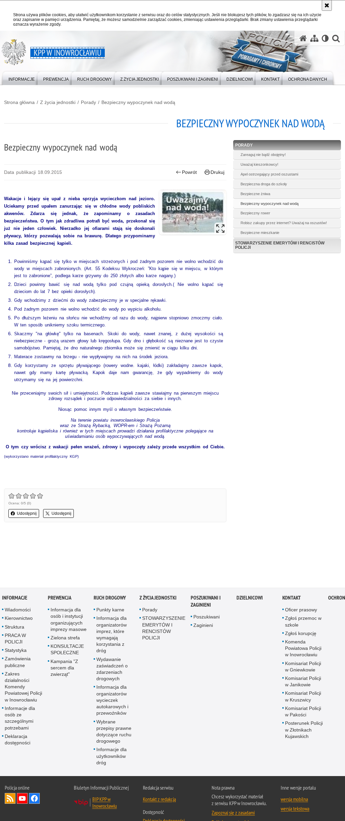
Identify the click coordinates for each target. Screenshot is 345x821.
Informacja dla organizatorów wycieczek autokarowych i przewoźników (112, 700)
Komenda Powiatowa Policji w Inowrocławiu (303, 648)
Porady (88, 102)
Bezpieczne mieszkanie (260, 233)
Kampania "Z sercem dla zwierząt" (64, 668)
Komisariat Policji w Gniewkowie (303, 667)
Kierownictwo (19, 618)
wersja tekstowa (295, 808)
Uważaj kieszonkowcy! (259, 164)
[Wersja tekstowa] (325, 38)
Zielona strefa (65, 638)
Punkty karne (110, 610)
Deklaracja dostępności (17, 740)
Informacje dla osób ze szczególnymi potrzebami (20, 718)
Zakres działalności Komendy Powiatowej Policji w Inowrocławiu (23, 687)
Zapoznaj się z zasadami (233, 813)
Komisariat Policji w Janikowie (303, 682)
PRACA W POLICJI (15, 639)
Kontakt (291, 598)
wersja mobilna (294, 799)
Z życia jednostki (57, 102)
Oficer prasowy (301, 610)
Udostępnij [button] (27, 513)
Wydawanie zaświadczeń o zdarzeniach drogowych (112, 669)
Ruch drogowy (110, 598)
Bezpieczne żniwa (255, 194)
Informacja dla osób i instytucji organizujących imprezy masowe (69, 619)
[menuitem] (21, 78)
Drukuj (217, 172)
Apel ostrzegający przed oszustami (269, 174)
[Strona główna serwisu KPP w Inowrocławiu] (303, 38)
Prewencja (59, 598)
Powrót (189, 172)
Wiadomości (18, 610)
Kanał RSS (10, 798)
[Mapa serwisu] (314, 38)
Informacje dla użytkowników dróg (111, 756)
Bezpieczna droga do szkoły (264, 184)
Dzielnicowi (250, 598)
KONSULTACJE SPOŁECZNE (67, 650)
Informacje (14, 598)
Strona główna (19, 102)
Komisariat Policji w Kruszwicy (303, 697)
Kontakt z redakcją (159, 799)
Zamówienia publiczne (18, 662)
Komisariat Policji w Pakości (303, 712)
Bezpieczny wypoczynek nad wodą (138, 102)
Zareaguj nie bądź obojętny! (263, 155)
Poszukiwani (206, 617)
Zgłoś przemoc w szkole (303, 622)
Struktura (14, 627)
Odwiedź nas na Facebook (34, 798)
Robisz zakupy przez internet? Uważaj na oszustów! (284, 223)
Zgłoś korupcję (300, 633)
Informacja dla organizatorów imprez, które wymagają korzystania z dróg (111, 635)
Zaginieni (203, 625)
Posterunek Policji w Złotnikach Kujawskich (304, 730)
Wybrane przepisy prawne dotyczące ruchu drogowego (113, 731)
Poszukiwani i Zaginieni (206, 601)
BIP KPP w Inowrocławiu (104, 803)
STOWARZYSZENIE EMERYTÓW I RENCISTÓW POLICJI (279, 245)
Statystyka (16, 650)
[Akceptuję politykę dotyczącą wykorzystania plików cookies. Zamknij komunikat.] (327, 5)
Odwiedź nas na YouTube (22, 798)
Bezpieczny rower (255, 213)
